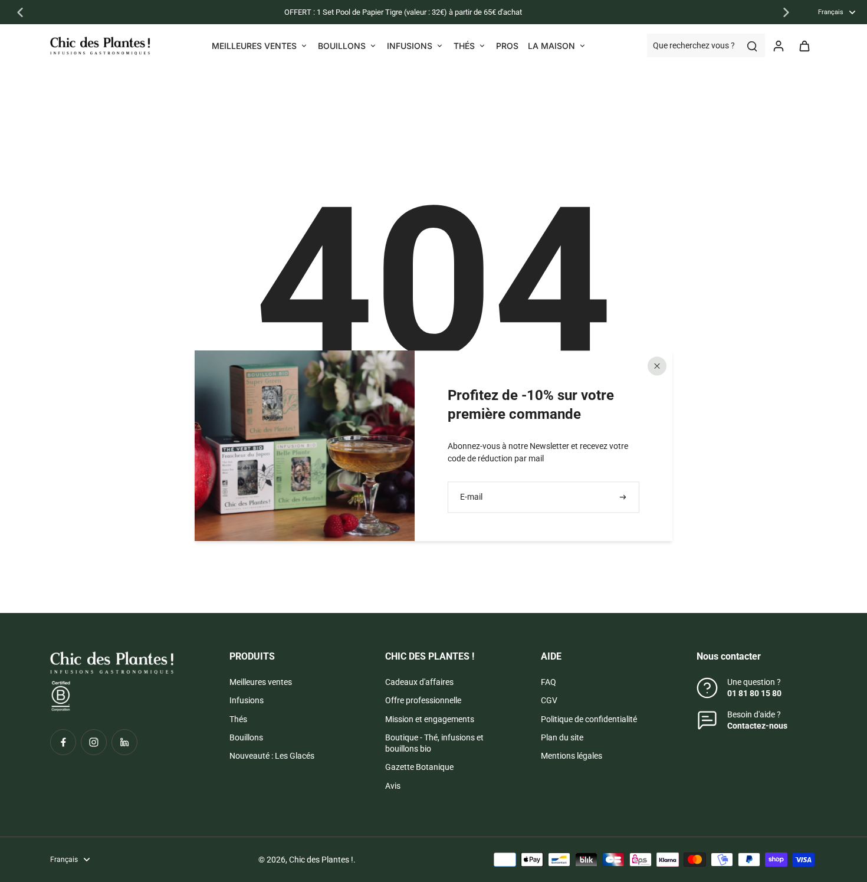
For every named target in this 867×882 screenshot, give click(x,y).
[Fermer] (657, 366)
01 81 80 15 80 (754, 693)
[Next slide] (786, 12)
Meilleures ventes (260, 682)
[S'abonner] (624, 497)
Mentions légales (571, 755)
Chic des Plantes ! (321, 859)
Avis (392, 786)
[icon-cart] (804, 45)
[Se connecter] (778, 45)
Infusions (246, 700)
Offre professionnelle (423, 700)
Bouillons (246, 737)
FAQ (548, 682)
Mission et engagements (429, 719)
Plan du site (562, 737)
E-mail (471, 496)
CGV (549, 700)
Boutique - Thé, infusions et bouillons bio (434, 743)
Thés (238, 719)
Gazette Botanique (419, 767)
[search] (752, 45)
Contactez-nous (757, 725)
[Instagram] (94, 742)
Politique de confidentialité (589, 719)
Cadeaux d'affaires (419, 682)
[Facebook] (63, 742)
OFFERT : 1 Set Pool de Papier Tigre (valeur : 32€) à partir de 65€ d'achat (403, 12)
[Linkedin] (124, 742)
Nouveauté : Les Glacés (271, 755)
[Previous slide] (20, 12)
